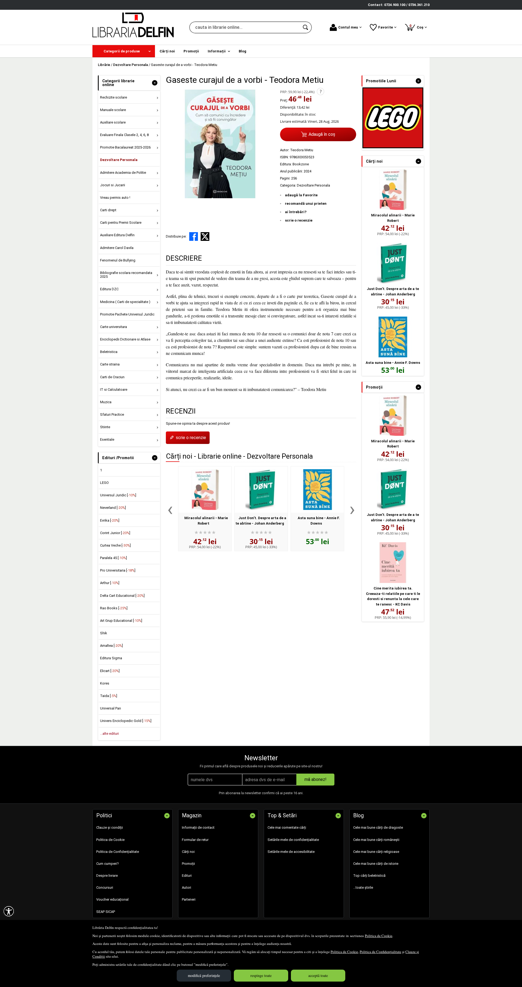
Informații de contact (198, 827)
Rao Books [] (114, 608)
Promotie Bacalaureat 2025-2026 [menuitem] (125, 147)
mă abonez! (315, 779)
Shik (103, 633)
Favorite (385, 27)
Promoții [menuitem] (191, 51)
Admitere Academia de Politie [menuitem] (123, 173)
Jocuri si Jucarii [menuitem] (112, 185)
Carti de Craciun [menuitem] (112, 377)
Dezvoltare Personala (313, 185)
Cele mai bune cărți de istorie (375, 864)
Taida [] (108, 696)
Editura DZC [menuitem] (109, 289)
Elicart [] (110, 671)
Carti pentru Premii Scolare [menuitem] (120, 222)
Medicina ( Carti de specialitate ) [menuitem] (125, 302)
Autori (186, 887)
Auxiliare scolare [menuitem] (113, 122)
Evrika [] (109, 520)
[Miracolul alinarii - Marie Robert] (204, 489)
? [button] (321, 91)
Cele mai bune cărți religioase (376, 852)
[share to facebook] (193, 236)
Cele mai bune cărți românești (376, 840)
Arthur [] (109, 583)
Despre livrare (107, 876)
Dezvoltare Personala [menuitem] (119, 160)
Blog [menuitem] (242, 51)
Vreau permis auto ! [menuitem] (115, 197)
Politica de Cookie (378, 935)
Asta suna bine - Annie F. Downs (393, 363)
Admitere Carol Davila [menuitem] (116, 248)
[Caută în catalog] (306, 27)
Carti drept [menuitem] (108, 210)
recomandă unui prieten (306, 203)
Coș (417, 26)
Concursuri (104, 887)
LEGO (104, 483)
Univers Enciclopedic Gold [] (125, 721)
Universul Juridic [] (118, 495)
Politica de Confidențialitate (380, 951)
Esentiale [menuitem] (107, 439)
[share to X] (205, 236)
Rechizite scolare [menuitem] (113, 97)
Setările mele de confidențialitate (293, 840)
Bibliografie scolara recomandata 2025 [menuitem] (126, 275)
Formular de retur (195, 840)
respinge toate (261, 975)
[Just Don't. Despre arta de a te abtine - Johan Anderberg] (261, 489)
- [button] (154, 83)
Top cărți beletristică (369, 876)
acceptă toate (318, 975)
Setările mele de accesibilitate (291, 852)
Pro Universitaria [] (117, 570)
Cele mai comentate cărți (287, 827)
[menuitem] (123, 51)
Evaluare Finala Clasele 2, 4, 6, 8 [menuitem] (124, 135)
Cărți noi (188, 852)
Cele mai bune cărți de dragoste (378, 827)
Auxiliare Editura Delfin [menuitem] (117, 235)
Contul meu (348, 27)
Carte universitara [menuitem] (113, 327)
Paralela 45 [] (113, 558)
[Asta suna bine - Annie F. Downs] (317, 489)
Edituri (187, 876)
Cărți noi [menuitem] (167, 51)
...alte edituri (109, 733)
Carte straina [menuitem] (110, 364)
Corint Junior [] (115, 533)
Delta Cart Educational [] (122, 596)
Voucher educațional (112, 899)
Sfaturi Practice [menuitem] (112, 414)
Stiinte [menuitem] (105, 427)
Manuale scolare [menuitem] (113, 110)
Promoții (188, 864)
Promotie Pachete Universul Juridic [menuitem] (127, 314)
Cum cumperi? (107, 864)
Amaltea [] (111, 646)
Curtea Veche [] (115, 545)
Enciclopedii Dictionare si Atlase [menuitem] (125, 339)
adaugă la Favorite (301, 195)
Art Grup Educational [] (121, 621)
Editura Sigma (111, 658)
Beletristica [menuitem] (108, 352)
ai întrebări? (295, 212)
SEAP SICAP (105, 912)
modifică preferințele (204, 975)
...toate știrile (363, 887)
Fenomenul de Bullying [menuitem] (117, 260)
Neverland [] (113, 508)
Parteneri (188, 899)
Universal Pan (110, 708)
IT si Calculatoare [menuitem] (113, 389)
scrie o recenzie (298, 220)
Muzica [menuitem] (105, 402)
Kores (104, 683)
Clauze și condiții (109, 827)
